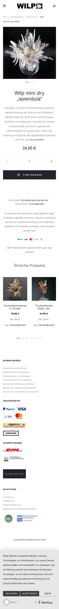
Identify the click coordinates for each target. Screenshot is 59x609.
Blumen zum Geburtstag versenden (19, 388)
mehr (47, 593)
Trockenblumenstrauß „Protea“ (15, 307)
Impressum (8, 497)
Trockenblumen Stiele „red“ (44, 307)
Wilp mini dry (31, 17)
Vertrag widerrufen (14, 473)
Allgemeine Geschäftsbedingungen (19, 509)
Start (5, 17)
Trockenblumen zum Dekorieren (17, 380)
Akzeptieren (29, 593)
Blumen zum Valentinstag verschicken (21, 391)
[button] (27, 81)
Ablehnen (11, 593)
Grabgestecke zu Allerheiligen (16, 376)
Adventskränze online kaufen (16, 372)
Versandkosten (36, 139)
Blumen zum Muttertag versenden (18, 384)
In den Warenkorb (32, 174)
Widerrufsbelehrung (12, 505)
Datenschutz (9, 501)
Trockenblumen (16, 17)
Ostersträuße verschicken (14, 368)
